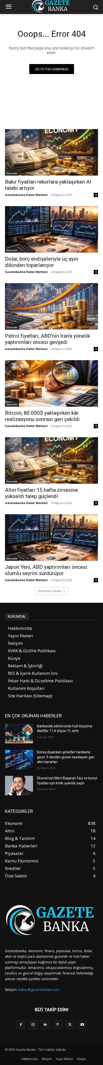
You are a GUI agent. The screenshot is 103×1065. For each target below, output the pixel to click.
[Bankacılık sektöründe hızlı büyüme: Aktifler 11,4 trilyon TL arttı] (19, 733)
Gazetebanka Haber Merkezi (26, 195)
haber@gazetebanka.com (39, 989)
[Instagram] (33, 1024)
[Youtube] (82, 1024)
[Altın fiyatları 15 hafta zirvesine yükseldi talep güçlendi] (51, 460)
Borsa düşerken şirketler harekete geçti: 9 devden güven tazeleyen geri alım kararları (65, 757)
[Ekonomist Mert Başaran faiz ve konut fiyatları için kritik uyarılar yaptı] (19, 785)
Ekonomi (12, 173)
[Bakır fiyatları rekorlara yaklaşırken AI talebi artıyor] (51, 152)
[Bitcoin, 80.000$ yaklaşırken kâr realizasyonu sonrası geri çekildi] (51, 383)
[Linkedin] (45, 1024)
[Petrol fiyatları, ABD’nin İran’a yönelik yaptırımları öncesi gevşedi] (51, 306)
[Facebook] (21, 1024)
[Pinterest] (57, 1024)
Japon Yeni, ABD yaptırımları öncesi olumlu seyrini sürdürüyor (46, 570)
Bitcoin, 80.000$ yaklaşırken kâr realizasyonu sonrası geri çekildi (42, 416)
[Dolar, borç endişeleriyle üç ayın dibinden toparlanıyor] (51, 229)
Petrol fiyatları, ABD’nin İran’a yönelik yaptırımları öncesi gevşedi (47, 339)
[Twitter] (70, 1024)
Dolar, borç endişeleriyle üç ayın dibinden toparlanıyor (41, 262)
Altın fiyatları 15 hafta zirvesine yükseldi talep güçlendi (41, 493)
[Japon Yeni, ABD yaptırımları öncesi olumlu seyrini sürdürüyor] (51, 537)
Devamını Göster (50, 591)
